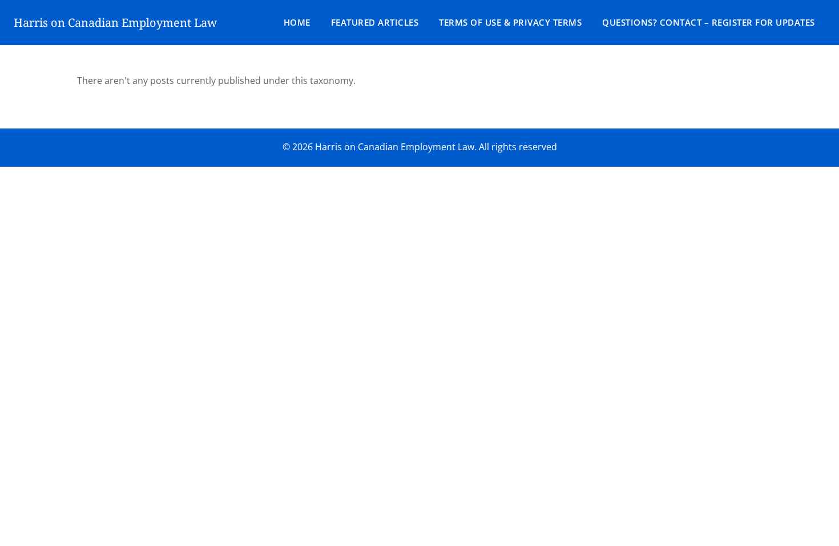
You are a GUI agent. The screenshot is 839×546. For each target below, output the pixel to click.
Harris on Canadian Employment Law (115, 22)
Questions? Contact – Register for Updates (708, 22)
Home (297, 22)
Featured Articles (375, 22)
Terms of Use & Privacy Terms (510, 22)
